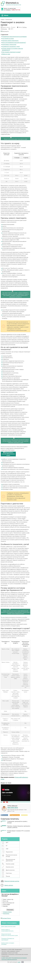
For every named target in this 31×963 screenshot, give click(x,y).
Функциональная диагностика (10, 860)
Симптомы (9, 873)
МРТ (7, 842)
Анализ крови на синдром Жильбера (7, 943)
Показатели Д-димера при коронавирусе (7, 939)
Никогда (5, 906)
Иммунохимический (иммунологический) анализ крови (9, 934)
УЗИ (7, 849)
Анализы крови (10, 864)
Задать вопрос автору (12, 807)
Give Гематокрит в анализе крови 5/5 (27, 815)
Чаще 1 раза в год (8, 899)
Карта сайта (8, 957)
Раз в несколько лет (8, 903)
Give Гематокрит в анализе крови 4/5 (25, 815)
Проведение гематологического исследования (15, 36)
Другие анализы (10, 870)
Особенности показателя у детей (11, 46)
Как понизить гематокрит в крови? (12, 52)
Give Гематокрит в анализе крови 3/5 (24, 815)
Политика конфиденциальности (9, 959)
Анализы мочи (10, 867)
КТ (6, 845)
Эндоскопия (9, 852)
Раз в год (5, 901)
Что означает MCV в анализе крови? (8, 454)
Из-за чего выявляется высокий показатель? (14, 42)
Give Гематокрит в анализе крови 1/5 (21, 815)
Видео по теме (6, 54)
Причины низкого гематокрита (10, 40)
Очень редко (6, 904)
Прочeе (8, 876)
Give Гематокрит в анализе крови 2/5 (23, 815)
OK (22, 962)
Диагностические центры (11, 881)
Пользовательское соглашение (19, 957)
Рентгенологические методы (11, 855)
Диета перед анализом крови (8, 926)
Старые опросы (7, 912)
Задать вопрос (8, 885)
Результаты (6, 913)
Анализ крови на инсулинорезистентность (7, 930)
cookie (19, 962)
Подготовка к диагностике (9, 44)
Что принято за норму (8, 38)
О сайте (3, 957)
